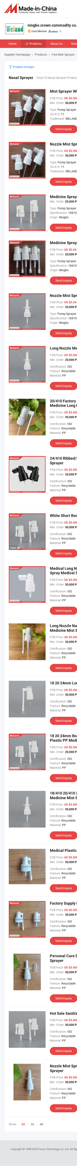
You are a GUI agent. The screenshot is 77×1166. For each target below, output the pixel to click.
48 (41, 1124)
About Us (56, 44)
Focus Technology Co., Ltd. (54, 1149)
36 (32, 1124)
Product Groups (23, 67)
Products (36, 44)
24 (23, 1124)
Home (12, 44)
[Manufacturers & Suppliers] (31, 8)
